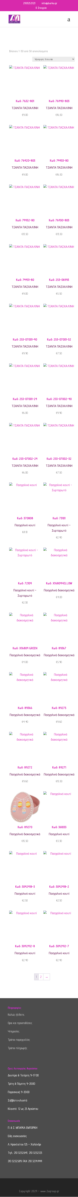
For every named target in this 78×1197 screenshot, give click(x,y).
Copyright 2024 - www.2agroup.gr (39, 1191)
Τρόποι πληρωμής (17, 1048)
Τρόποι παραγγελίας (19, 1039)
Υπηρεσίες (13, 1031)
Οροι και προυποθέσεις (20, 1023)
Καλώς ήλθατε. (16, 1014)
